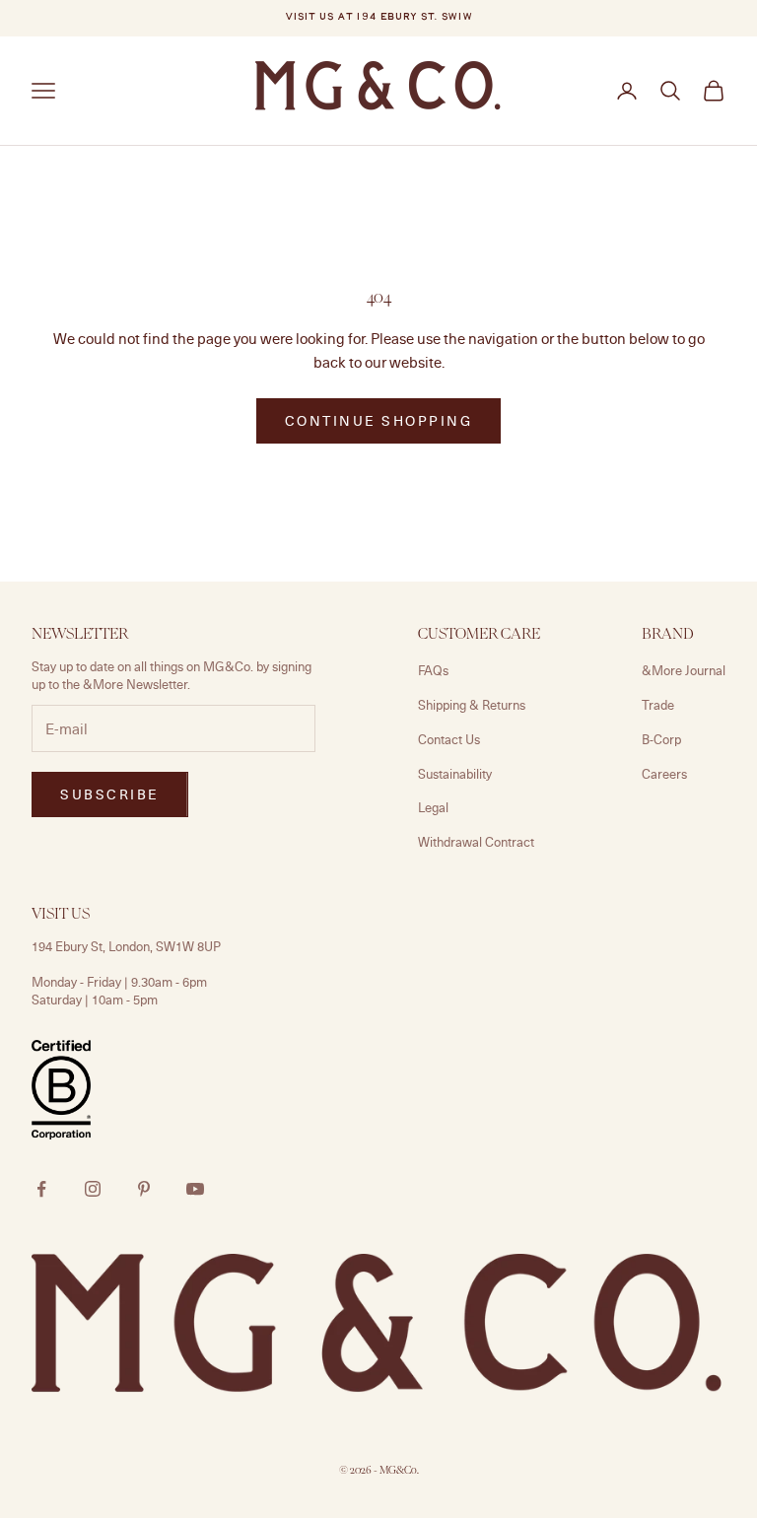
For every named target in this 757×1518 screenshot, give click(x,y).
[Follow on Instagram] (93, 1189)
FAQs (433, 670)
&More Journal (683, 670)
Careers (664, 774)
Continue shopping (379, 420)
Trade (658, 705)
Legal (433, 807)
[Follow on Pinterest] (144, 1189)
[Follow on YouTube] (195, 1189)
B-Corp (661, 739)
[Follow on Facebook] (41, 1189)
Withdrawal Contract (476, 842)
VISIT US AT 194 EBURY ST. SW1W (378, 17)
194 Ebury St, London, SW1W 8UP (126, 946)
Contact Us (449, 739)
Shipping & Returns (471, 705)
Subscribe (110, 794)
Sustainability (455, 774)
